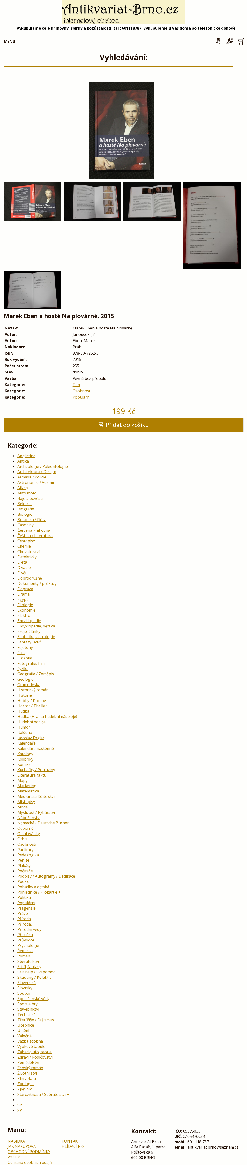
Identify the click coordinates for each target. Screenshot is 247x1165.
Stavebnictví (28, 1009)
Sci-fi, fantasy (29, 966)
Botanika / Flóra (31, 519)
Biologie (24, 514)
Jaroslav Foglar (30, 737)
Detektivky (27, 557)
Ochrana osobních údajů (30, 1162)
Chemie (24, 546)
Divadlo (24, 567)
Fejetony (25, 647)
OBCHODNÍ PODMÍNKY (29, 1151)
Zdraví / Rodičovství (35, 1057)
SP (19, 1105)
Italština (24, 732)
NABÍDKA (16, 1141)
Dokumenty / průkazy (37, 583)
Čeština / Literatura (35, 535)
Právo (22, 913)
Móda (22, 807)
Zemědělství (28, 1062)
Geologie (25, 679)
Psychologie (28, 945)
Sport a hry (27, 1004)
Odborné (25, 828)
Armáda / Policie (31, 477)
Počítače (25, 871)
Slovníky (24, 988)
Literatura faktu (31, 775)
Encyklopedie (29, 620)
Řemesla (25, 950)
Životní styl (27, 1073)
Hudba (23, 711)
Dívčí (21, 572)
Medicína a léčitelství (36, 796)
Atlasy (22, 487)
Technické (26, 1014)
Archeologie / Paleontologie (42, 466)
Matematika (28, 791)
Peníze (23, 860)
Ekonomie (26, 610)
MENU (9, 41)
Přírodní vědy (29, 929)
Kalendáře (26, 743)
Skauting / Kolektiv (34, 977)
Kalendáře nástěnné (35, 748)
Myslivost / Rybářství (36, 812)
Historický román (32, 690)
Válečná (24, 1035)
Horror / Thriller (32, 706)
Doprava (25, 588)
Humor (23, 727)
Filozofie (24, 658)
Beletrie (24, 503)
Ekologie (25, 604)
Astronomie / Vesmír (36, 482)
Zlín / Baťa (26, 1078)
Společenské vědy (33, 998)
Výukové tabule (31, 1046)
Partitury (25, 849)
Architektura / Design (36, 471)
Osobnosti (82, 391)
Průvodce (25, 940)
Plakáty (24, 865)
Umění (23, 1030)
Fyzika (22, 668)
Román (23, 956)
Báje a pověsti (30, 498)
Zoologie (25, 1083)
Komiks (24, 764)
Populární (81, 397)
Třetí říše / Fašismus (35, 1020)
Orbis (22, 839)
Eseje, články (28, 631)
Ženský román (30, 1067)
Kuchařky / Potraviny (36, 769)
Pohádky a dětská (33, 886)
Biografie (25, 509)
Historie (24, 695)
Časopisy (25, 525)
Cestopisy (26, 541)
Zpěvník (24, 1089)
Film (76, 384)
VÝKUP (14, 1157)
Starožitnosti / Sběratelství (41, 1094)
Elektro (23, 615)
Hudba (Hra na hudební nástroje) (47, 716)
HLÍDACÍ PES (73, 1146)
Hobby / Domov (31, 700)
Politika (24, 897)
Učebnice (25, 1025)
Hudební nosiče (31, 721)
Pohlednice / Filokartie (37, 892)
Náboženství (28, 817)
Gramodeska (28, 684)
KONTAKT (71, 1141)
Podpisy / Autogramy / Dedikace (46, 876)
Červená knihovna (33, 530)
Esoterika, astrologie (36, 636)
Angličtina (26, 455)
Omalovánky (28, 833)
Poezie (23, 881)
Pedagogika (28, 855)
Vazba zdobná (30, 1041)
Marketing (26, 785)
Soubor (24, 993)
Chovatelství (28, 551)
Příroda (24, 918)
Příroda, (24, 924)
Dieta (22, 562)
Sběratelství (28, 961)
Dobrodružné (29, 578)
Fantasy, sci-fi (29, 642)
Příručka (25, 934)
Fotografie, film (31, 663)
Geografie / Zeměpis (35, 674)
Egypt (22, 599)
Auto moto (27, 493)
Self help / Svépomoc (36, 972)
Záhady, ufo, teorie (34, 1051)
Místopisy (26, 801)
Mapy (22, 780)
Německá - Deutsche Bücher (43, 823)
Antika (23, 461)
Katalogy (25, 753)
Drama (23, 594)
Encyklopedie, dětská (36, 626)
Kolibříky (25, 759)
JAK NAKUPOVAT (23, 1146)
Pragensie (26, 908)
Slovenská (26, 982)
